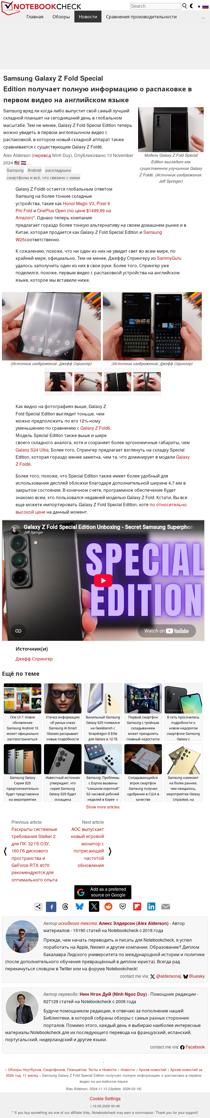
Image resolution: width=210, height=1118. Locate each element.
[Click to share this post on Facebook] (51, 907)
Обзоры (61, 16)
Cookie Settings (105, 1098)
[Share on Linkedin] (151, 906)
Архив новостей (152, 1069)
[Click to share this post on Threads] (65, 907)
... (203, 16)
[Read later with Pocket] (123, 906)
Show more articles (102, 807)
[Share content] (38, 906)
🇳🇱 (23, 162)
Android (34, 170)
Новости (88, 16)
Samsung (15, 170)
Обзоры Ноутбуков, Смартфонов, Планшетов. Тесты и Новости (62, 1069)
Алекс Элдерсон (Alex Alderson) (133, 923)
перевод (42, 155)
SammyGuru (169, 258)
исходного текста (77, 923)
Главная (35, 16)
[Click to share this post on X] (94, 906)
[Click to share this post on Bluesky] (79, 907)
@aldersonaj (168, 976)
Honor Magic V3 (78, 203)
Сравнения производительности (141, 16)
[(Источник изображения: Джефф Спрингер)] (51, 326)
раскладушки (58, 170)
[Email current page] (166, 907)
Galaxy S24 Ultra (32, 450)
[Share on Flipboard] (137, 906)
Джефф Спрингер (34, 659)
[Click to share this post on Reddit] (108, 906)
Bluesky (196, 976)
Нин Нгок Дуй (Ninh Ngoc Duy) (113, 994)
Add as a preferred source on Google (108, 892)
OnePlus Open (51, 210)
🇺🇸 (17, 162)
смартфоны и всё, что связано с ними (43, 177)
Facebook (195, 1047)
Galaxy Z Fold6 (95, 428)
